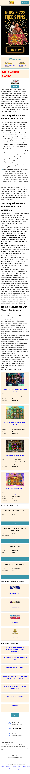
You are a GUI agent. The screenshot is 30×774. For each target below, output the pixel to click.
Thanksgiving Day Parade (15, 667)
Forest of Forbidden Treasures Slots (15, 390)
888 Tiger (15, 637)
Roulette (2, 766)
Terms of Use (19, 768)
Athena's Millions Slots (15, 488)
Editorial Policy (24, 767)
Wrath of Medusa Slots (15, 455)
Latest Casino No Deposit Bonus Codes (15, 658)
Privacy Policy (14, 767)
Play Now (24, 2)
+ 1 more (14, 494)
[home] (12, 4)
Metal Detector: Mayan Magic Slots (15, 423)
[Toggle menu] (2, 2)
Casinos (15, 705)
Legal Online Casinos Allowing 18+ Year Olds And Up (15, 677)
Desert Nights (15, 608)
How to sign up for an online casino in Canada (15, 687)
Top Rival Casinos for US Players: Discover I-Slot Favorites (15, 649)
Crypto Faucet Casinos (15, 696)
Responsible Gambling (8, 767)
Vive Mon (15, 622)
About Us (28, 767)
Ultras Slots (20, 65)
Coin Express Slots (8, 65)
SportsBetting (15, 593)
